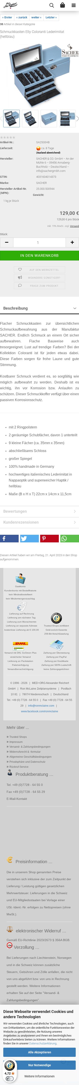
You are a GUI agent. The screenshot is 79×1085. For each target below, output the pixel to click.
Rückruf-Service (19, 766)
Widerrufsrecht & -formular (25, 751)
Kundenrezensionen (21, 522)
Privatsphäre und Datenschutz (27, 761)
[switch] (10, 1078)
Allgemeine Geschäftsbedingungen (30, 756)
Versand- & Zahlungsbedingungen (29, 746)
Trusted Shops (18, 736)
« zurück (21, 17)
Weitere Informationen (39, 1076)
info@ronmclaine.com (41, 705)
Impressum (16, 741)
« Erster (7, 17)
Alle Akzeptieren (39, 1052)
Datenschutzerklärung (42, 1043)
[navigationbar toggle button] (73, 5)
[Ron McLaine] (9, 5)
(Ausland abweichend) (48, 152)
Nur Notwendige (39, 1065)
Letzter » (51, 17)
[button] (6, 242)
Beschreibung (15, 308)
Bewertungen (15, 511)
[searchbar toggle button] (51, 5)
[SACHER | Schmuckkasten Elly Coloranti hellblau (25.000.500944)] (39, 76)
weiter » (36, 17)
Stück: (4, 234)
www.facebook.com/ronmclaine (39, 711)
